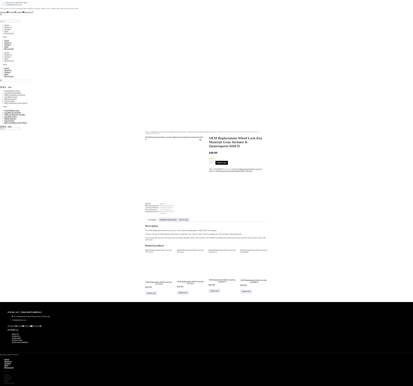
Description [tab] (152, 220)
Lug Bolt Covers (10, 97)
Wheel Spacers (10, 99)
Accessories (9, 101)
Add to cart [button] (151, 293)
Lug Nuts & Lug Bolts (12, 93)
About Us (8, 27)
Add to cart (221, 163)
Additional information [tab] (168, 220)
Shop (6, 31)
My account (9, 33)
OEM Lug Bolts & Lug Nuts (14, 95)
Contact (7, 29)
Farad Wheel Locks (12, 91)
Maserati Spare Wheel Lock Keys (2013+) (202, 132)
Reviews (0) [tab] (183, 220)
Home (6, 25)
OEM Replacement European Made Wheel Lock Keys (169, 132)
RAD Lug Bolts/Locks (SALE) (15, 103)
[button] (61, 37)
